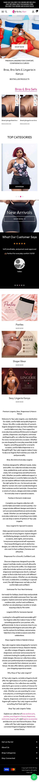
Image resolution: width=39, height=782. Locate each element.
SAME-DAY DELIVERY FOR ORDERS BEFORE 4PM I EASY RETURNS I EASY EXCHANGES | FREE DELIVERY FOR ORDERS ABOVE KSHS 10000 (19, 4)
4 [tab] (21, 285)
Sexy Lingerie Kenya (19, 398)
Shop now (19, 365)
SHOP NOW (19, 47)
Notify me (16, 104)
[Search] (6, 12)
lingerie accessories (30, 719)
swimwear (5, 719)
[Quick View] (16, 100)
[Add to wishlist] (16, 97)
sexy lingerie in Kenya (18, 716)
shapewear (31, 716)
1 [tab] (19, 54)
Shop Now (18, 219)
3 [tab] (19, 285)
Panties (19, 324)
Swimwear (19, 187)
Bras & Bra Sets (26, 89)
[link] (19, 307)
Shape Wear (19, 361)
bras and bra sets (28, 714)
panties (6, 716)
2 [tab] (17, 285)
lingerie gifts (14, 719)
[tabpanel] (19, 36)
